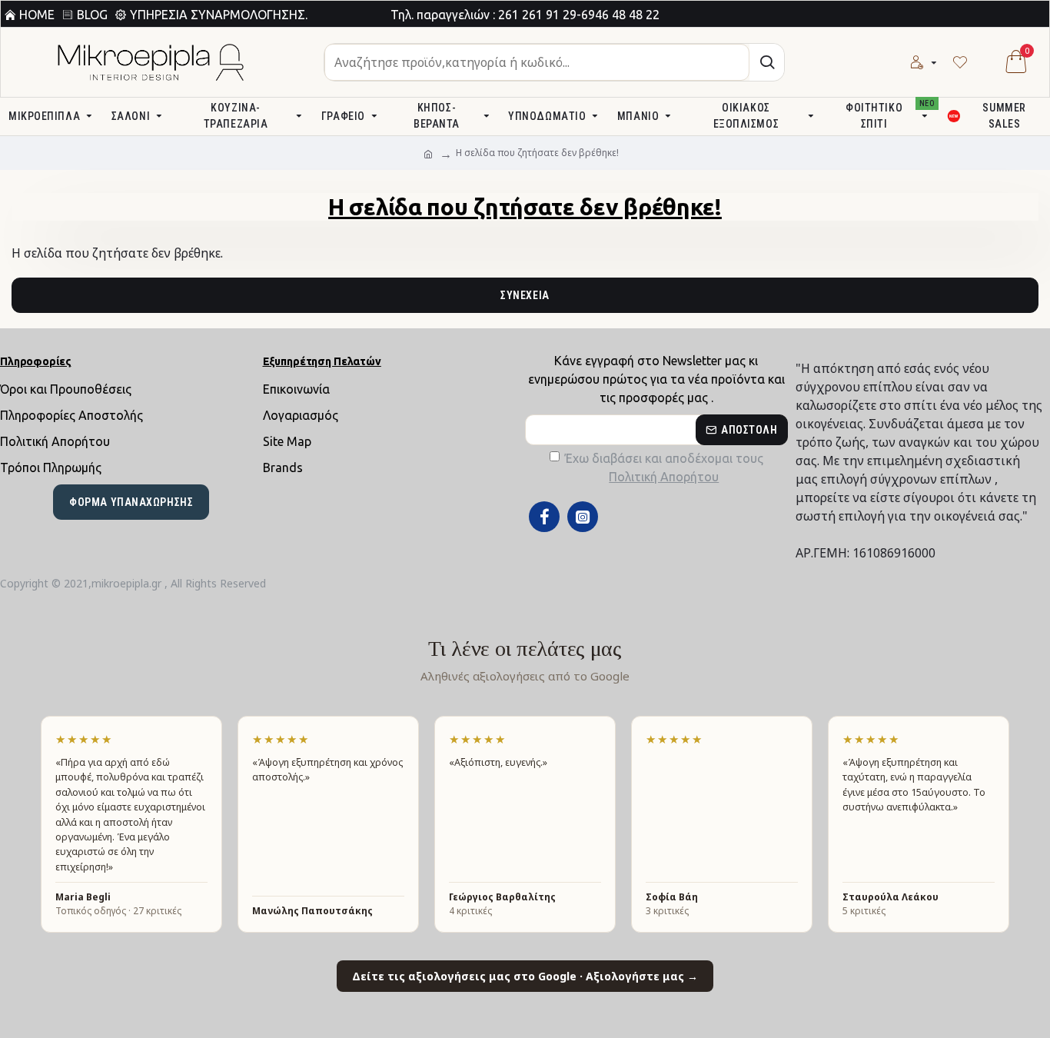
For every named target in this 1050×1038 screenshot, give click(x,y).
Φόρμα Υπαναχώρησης (131, 502)
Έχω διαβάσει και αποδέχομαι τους (664, 467)
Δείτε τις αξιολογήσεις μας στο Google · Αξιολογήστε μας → (525, 976)
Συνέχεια (524, 295)
